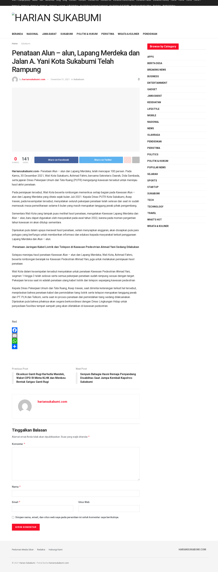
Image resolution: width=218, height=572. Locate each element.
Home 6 (53, 6)
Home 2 (15, 6)
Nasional (32, 34)
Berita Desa (154, 63)
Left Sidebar (72, 6)
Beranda (17, 34)
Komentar (18, 443)
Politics (152, 154)
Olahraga (153, 134)
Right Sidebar (169, 6)
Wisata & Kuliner (128, 34)
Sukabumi (66, 34)
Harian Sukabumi (27, 563)
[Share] (76, 346)
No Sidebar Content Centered (93, 6)
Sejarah (152, 174)
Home (15, 43)
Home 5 (43, 6)
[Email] (76, 335)
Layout (62, 6)
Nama (16, 486)
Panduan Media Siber (141, 6)
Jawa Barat (49, 34)
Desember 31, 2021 (60, 79)
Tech (150, 200)
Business (153, 76)
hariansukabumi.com (33, 79)
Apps (150, 56)
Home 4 (34, 6)
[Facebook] (76, 330)
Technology (155, 206)
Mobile (151, 115)
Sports (152, 180)
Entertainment (157, 82)
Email (16, 502)
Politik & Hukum (87, 34)
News (150, 128)
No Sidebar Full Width (119, 6)
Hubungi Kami (56, 549)
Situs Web (83, 502)
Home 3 (25, 6)
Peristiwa (107, 34)
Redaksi (157, 6)
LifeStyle (153, 109)
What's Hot (154, 219)
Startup (153, 187)
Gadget (152, 89)
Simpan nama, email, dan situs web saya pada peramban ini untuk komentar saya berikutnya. (67, 517)
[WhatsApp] (76, 341)
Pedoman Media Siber (23, 549)
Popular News (156, 167)
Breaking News (156, 69)
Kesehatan (154, 102)
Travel (151, 213)
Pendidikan (150, 34)
